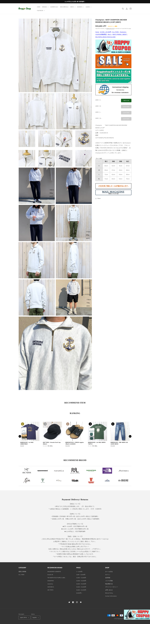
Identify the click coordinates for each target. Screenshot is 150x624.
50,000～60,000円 (81, 590)
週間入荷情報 (22, 571)
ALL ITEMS (115, 32)
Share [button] (99, 198)
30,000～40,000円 (81, 584)
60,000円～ (79, 593)
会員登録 (107, 577)
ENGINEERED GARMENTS (54, 571)
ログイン (107, 574)
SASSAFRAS (50, 580)
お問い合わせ (109, 590)
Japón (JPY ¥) (23, 617)
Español (35, 617)
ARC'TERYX (50, 590)
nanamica (50, 584)
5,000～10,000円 (80, 574)
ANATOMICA (50, 587)
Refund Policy (109, 593)
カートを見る (109, 571)
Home (97, 32)
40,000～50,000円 (81, 587)
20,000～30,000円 (105, 32)
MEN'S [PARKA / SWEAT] (119, 34)
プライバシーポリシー (111, 587)
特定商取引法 (109, 584)
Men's (109, 34)
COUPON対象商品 (101, 34)
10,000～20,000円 (81, 577)
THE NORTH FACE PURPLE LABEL (56, 577)
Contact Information (111, 596)
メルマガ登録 (109, 580)
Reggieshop (119, 618)
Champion (123, 32)
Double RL (50, 574)
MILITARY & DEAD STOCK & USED (105, 37)
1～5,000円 (79, 571)
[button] (45, 7)
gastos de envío (110, 28)
